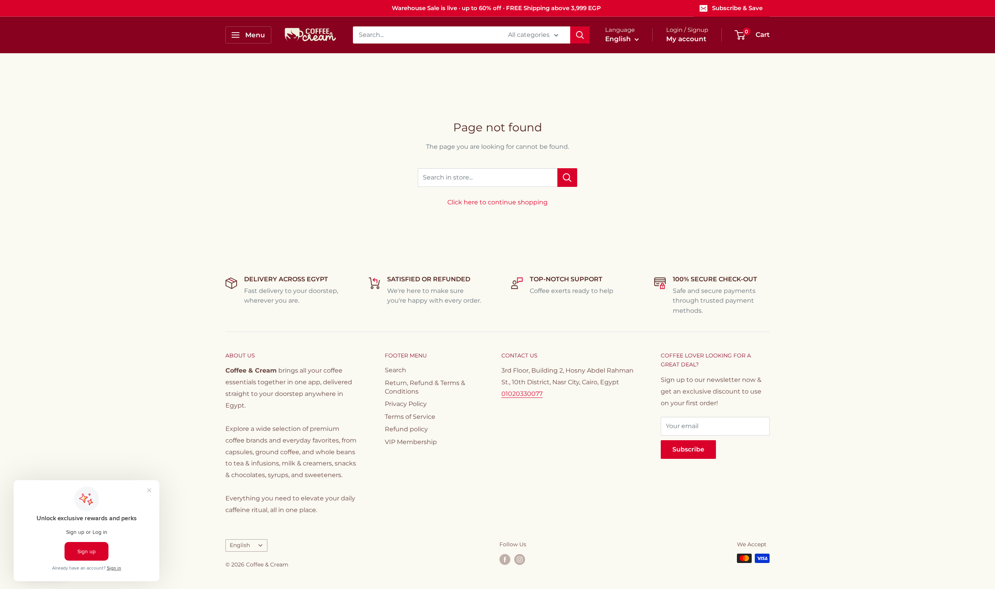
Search (395, 370)
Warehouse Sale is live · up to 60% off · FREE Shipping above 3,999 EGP (496, 8)
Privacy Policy (406, 404)
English (240, 545)
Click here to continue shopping (497, 202)
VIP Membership (411, 442)
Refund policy (406, 429)
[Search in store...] (567, 177)
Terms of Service (410, 416)
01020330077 (522, 393)
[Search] (580, 35)
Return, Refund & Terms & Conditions (425, 387)
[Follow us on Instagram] (519, 559)
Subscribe (688, 449)
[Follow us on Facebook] (504, 559)
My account (686, 39)
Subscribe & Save (737, 8)
